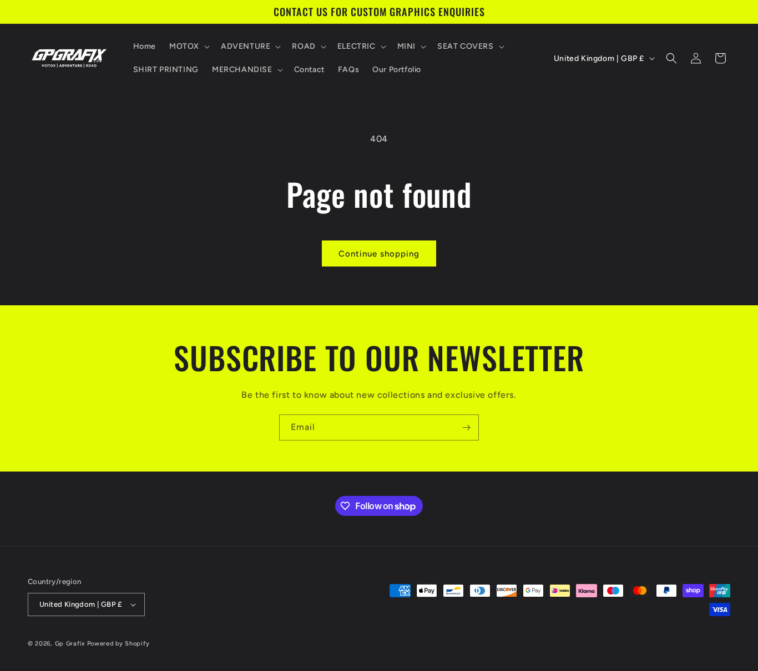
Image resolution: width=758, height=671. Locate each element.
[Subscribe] (466, 427)
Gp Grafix (70, 643)
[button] (188, 46)
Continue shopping (379, 254)
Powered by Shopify (118, 643)
